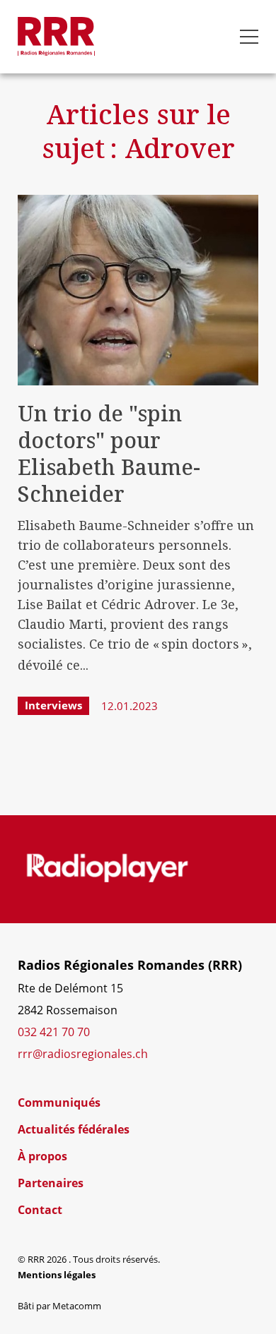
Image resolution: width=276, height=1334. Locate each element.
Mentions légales (57, 1274)
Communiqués (59, 1102)
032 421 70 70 (54, 1031)
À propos (42, 1156)
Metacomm (76, 1305)
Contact (40, 1210)
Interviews (53, 705)
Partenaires (51, 1183)
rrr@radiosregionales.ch (83, 1053)
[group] (107, 869)
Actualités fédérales (74, 1129)
